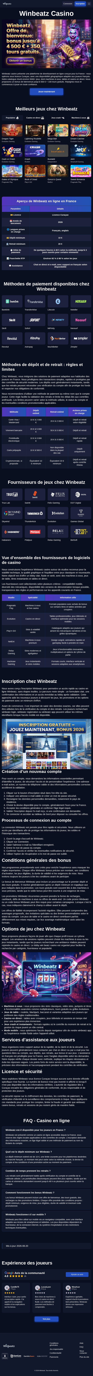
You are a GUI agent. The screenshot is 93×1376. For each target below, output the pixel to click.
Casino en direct (33, 118)
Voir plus (46, 1319)
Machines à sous (79, 118)
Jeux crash (56, 118)
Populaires (10, 118)
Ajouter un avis (77, 1274)
